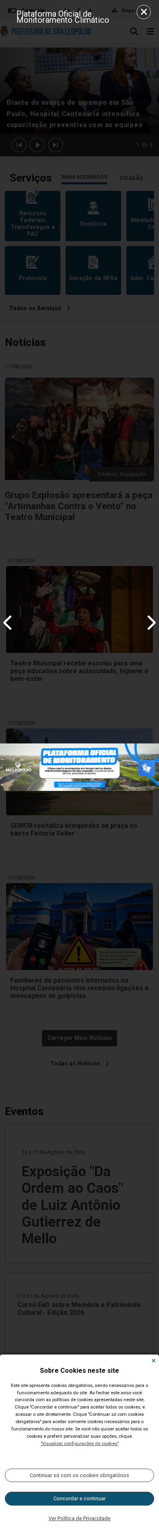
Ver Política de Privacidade (79, 1518)
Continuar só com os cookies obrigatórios (79, 1475)
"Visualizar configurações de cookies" (80, 1443)
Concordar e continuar (79, 1498)
